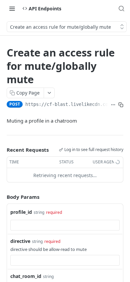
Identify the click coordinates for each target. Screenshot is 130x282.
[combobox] (65, 225)
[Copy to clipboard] (120, 105)
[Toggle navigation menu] (12, 8)
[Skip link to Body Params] (2, 197)
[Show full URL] (113, 105)
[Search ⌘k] (121, 8)
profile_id (21, 212)
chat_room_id (25, 276)
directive (20, 241)
